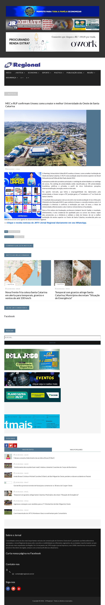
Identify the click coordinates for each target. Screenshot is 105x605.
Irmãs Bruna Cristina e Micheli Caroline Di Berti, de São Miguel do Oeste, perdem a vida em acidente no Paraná (52, 476)
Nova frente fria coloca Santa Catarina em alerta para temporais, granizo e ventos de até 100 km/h (26, 295)
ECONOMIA (32, 73)
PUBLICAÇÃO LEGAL (74, 73)
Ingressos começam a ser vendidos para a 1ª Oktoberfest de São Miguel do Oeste (42, 504)
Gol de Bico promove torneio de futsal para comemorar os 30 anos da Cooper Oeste (43, 485)
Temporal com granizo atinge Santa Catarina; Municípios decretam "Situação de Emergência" (77, 295)
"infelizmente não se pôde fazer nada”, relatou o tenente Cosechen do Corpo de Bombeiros (45, 467)
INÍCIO (8, 73)
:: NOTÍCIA (19, 73)
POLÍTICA (58, 73)
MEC (22, 237)
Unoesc (17, 237)
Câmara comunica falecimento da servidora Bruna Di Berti (34, 458)
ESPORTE (45, 73)
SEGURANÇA (11, 77)
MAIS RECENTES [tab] (28, 449)
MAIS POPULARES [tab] (76, 449)
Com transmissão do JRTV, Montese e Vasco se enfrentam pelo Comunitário (40, 513)
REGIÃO (90, 73)
